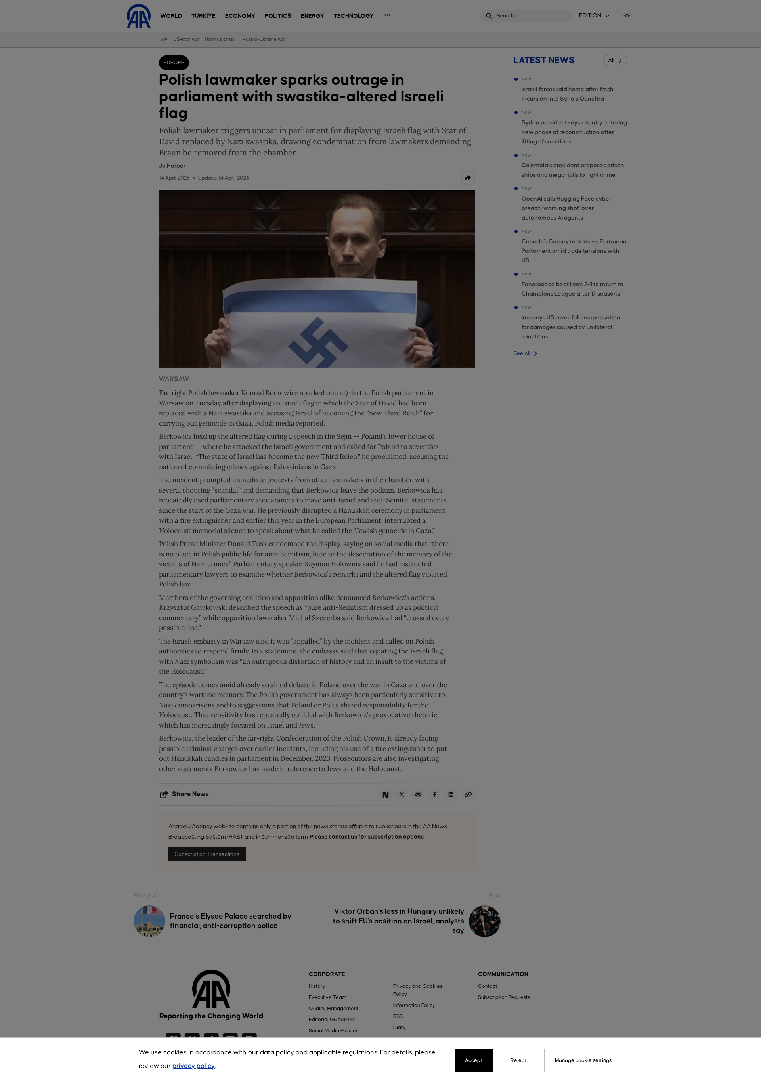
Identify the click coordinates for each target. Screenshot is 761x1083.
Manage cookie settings (583, 1060)
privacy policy (193, 1066)
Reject (518, 1060)
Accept (473, 1060)
